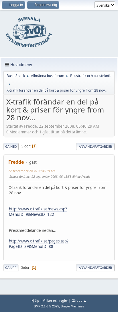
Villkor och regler (55, 300)
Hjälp (35, 300)
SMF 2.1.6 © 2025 (46, 306)
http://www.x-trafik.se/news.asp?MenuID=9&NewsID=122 (38, 211)
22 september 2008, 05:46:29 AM (32, 171)
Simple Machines (72, 306)
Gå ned (11, 146)
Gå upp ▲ (79, 300)
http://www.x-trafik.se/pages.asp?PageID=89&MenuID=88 (38, 243)
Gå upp (11, 267)
